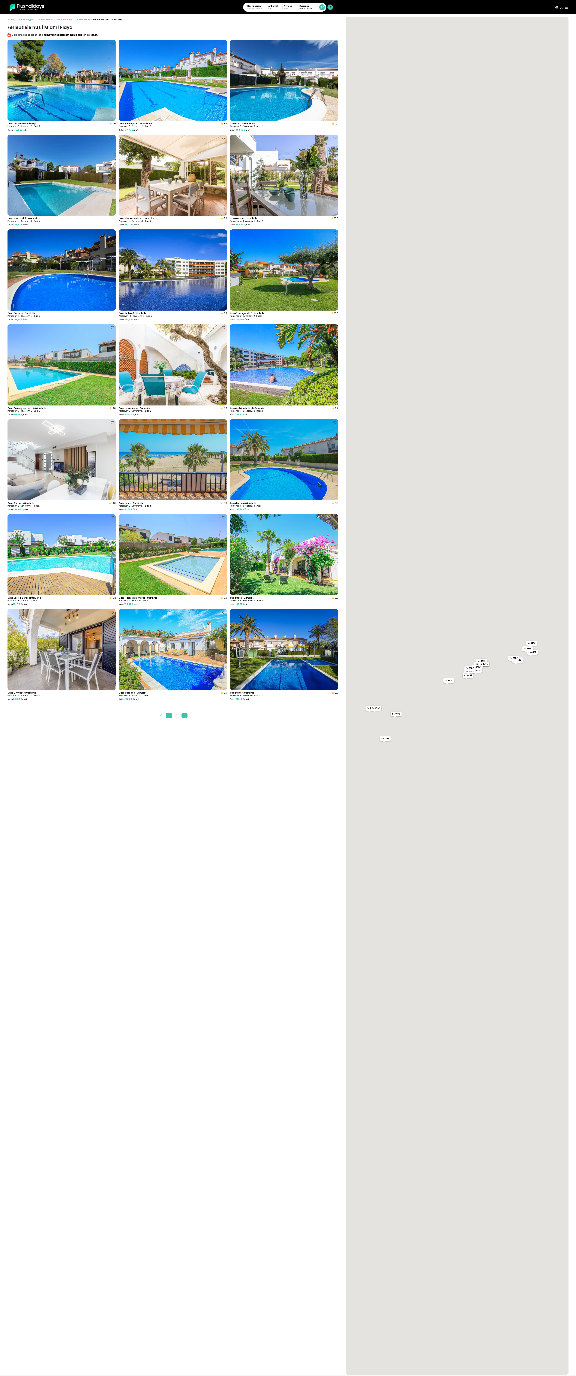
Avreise (288, 5)
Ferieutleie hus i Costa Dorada (73, 19)
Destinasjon (254, 5)
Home (11, 19)
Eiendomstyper (26, 19)
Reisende (304, 5)
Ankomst (273, 5)
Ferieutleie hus (45, 19)
